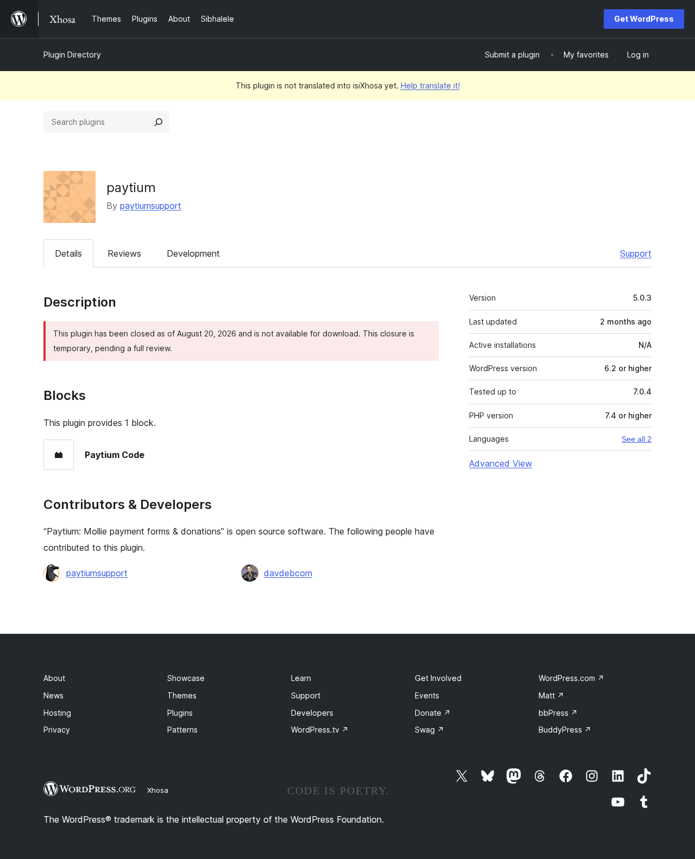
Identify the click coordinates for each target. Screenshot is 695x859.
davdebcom (288, 573)
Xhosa (157, 790)
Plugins (180, 712)
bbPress (558, 712)
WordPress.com (571, 678)
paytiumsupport (150, 205)
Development (193, 253)
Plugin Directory (72, 54)
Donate (433, 712)
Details (68, 253)
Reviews (124, 253)
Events (427, 695)
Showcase (186, 678)
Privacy (56, 729)
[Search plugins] (158, 122)
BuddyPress (565, 729)
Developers (312, 712)
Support (636, 253)
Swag (429, 729)
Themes (182, 695)
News (53, 695)
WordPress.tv (320, 729)
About (54, 678)
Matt (551, 695)
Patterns (182, 729)
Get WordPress (644, 18)
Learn (301, 678)
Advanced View (500, 463)
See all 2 (637, 439)
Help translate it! (430, 85)
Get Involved (438, 678)
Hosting (57, 712)
